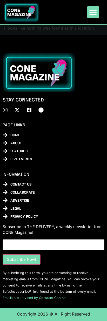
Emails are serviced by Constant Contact (35, 298)
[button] (93, 12)
